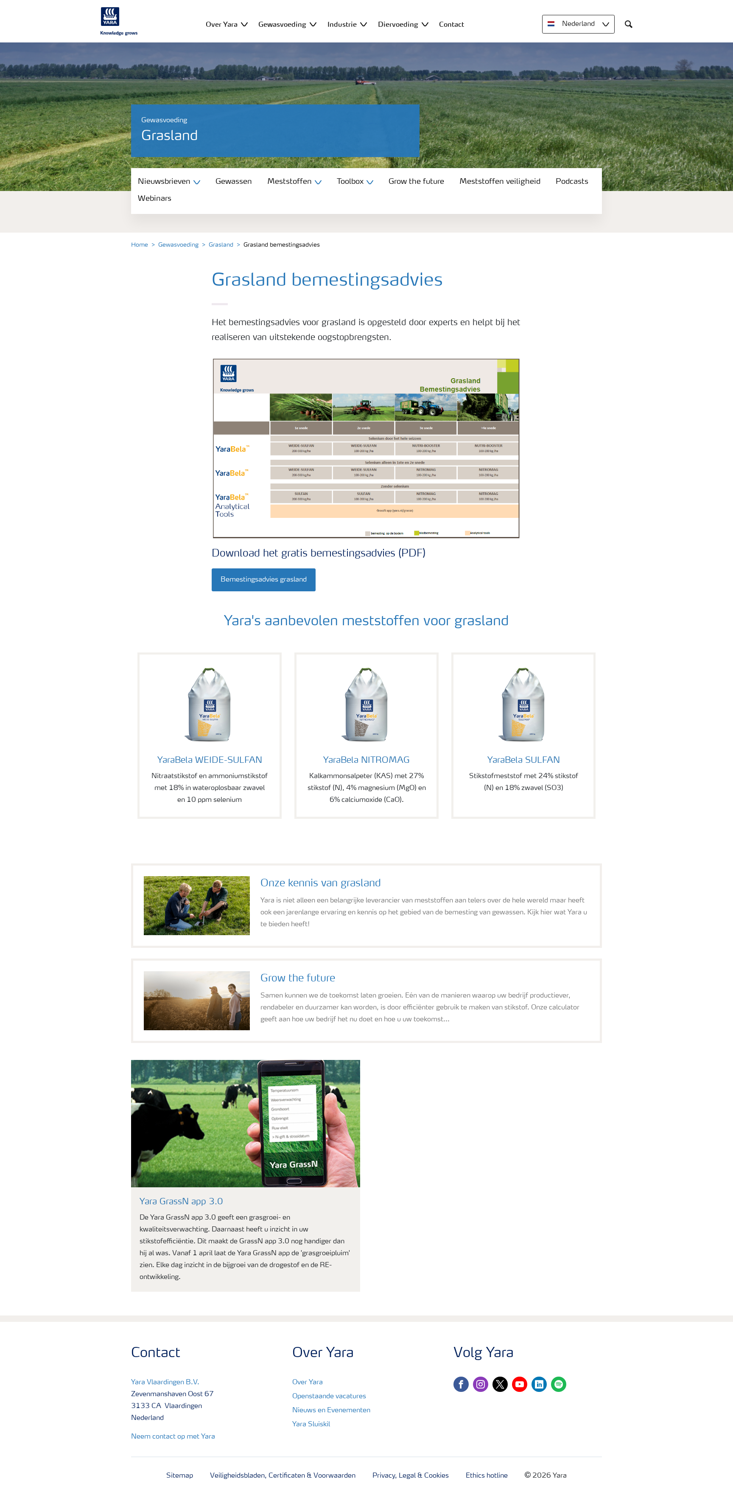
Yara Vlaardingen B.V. (165, 1382)
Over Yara (307, 1382)
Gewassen (233, 182)
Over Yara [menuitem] (222, 24)
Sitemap (179, 1476)
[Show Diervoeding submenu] (425, 24)
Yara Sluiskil (311, 1424)
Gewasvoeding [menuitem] (282, 24)
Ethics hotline (487, 1476)
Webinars (154, 198)
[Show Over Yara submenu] (244, 24)
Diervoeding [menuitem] (398, 24)
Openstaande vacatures (329, 1396)
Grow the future (416, 182)
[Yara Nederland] (119, 21)
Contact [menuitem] (451, 24)
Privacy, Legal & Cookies (410, 1476)
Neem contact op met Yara (173, 1437)
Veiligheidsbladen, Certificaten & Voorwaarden (282, 1476)
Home (139, 245)
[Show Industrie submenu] (363, 24)
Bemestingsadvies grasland (264, 579)
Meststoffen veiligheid (499, 182)
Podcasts (572, 182)
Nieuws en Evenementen (331, 1410)
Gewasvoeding (178, 245)
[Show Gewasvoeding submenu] (313, 24)
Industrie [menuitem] (342, 24)
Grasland (221, 245)
